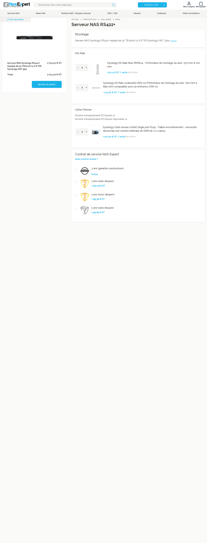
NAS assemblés (17, 19)
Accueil (75, 19)
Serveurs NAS (90, 19)
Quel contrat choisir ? (86, 159)
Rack (117, 19)
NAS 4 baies (106, 19)
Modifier (173, 41)
